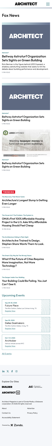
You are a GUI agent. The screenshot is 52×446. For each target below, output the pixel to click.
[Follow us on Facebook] (12, 371)
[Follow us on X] (7, 371)
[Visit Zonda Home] (12, 425)
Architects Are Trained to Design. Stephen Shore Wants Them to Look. (23, 242)
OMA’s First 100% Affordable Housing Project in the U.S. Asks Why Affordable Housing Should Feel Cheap (24, 222)
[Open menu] (47, 4)
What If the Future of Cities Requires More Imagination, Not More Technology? (23, 262)
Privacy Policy (32, 413)
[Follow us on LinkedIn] (3, 371)
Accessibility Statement (11, 418)
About (4, 408)
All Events (6, 353)
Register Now (10, 311)
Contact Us (6, 413)
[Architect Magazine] (26, 3)
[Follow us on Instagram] (16, 371)
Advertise (30, 408)
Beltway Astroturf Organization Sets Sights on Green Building (24, 58)
